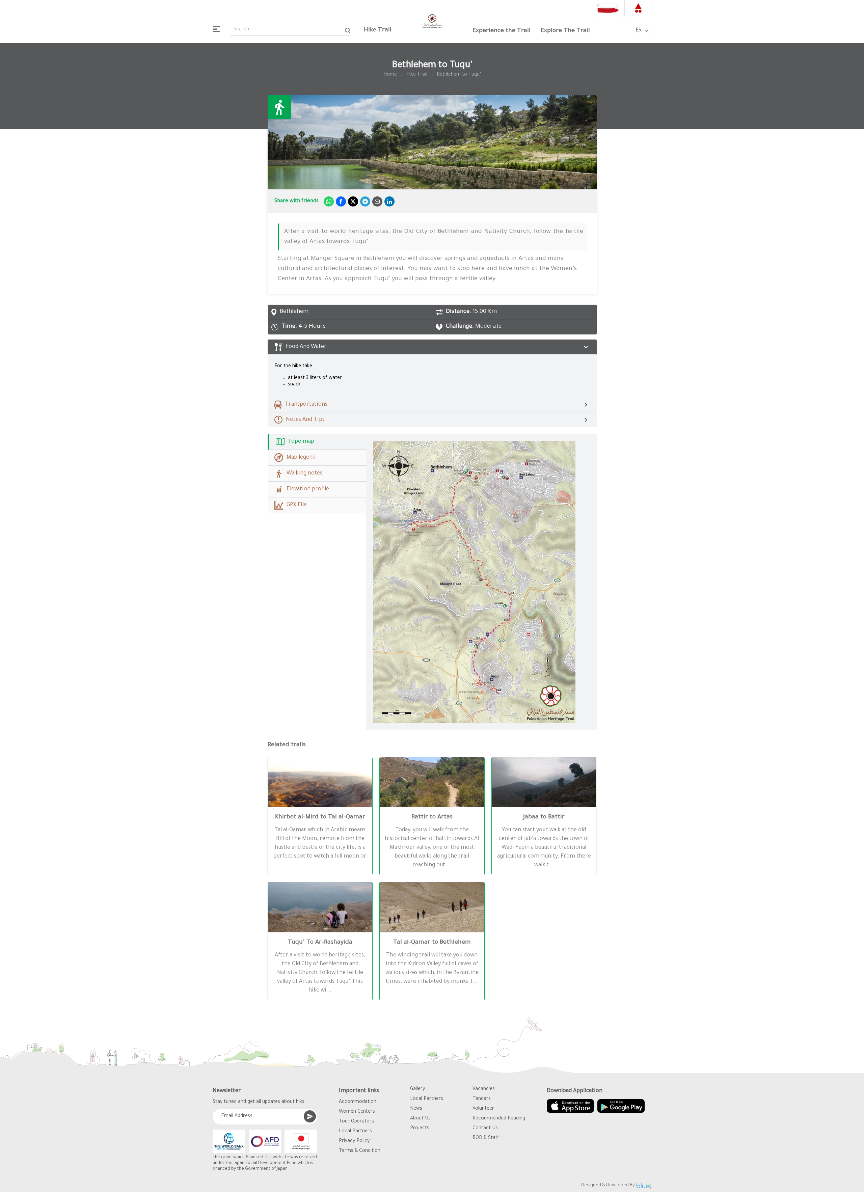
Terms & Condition (359, 1151)
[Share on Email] (377, 201)
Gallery (417, 1089)
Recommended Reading (499, 1118)
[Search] (348, 30)
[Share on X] (353, 201)
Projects (419, 1128)
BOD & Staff (486, 1138)
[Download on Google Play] (621, 1106)
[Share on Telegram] (365, 201)
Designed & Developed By (608, 1185)
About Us (420, 1118)
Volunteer (483, 1109)
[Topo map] (481, 582)
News (416, 1109)
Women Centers (357, 1112)
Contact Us (485, 1128)
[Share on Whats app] (329, 201)
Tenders (482, 1099)
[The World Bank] (229, 1141)
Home (390, 75)
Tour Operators (356, 1122)
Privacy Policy (354, 1141)
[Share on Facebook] (341, 201)
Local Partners (355, 1131)
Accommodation (357, 1102)
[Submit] (310, 1116)
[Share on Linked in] (389, 201)
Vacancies (484, 1089)
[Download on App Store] (570, 1106)
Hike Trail (378, 30)
